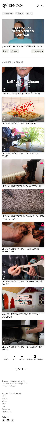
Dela (6, 51)
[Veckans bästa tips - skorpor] (23, 109)
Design (29, 13)
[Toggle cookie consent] (37, 5)
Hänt (3, 396)
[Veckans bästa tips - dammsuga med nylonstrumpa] (23, 201)
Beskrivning (37, 51)
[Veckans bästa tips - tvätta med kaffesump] (23, 234)
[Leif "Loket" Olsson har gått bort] (23, 79)
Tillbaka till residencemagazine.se (15, 384)
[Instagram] (8, 422)
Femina (4, 399)
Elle (3, 406)
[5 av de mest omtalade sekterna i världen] (23, 299)
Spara (16, 51)
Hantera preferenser (10, 386)
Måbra (4, 401)
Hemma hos (8, 13)
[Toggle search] (42, 6)
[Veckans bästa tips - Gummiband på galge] (23, 267)
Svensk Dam (7, 412)
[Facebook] (3, 422)
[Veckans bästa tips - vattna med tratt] (23, 139)
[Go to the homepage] (12, 6)
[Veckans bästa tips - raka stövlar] (23, 171)
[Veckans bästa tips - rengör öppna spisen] (23, 332)
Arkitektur (19, 13)
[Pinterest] (12, 422)
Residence (6, 409)
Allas (4, 404)
